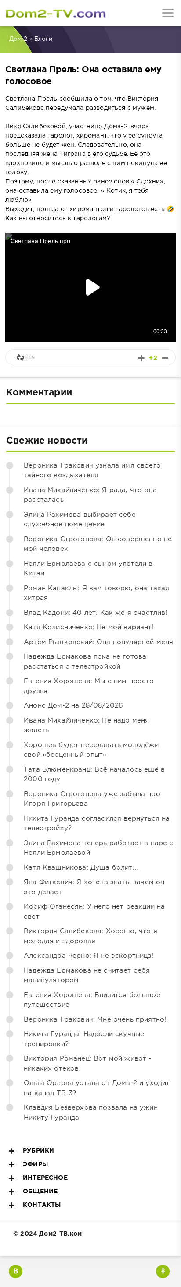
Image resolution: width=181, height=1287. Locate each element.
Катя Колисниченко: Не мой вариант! (89, 627)
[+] (141, 358)
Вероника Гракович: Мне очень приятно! (95, 1020)
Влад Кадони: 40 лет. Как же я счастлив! (95, 613)
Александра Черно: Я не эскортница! (89, 956)
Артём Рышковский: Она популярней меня (98, 642)
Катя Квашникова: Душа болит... (81, 868)
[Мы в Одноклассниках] (163, 1271)
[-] (165, 358)
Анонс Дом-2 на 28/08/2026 (73, 706)
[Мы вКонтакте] (15, 1271)
